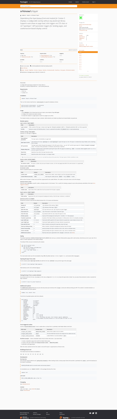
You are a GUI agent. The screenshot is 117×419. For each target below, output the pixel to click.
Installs (80, 35)
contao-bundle (51, 70)
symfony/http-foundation (46, 57)
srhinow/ (25, 11)
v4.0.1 (80, 53)
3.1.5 (80, 61)
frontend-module (71, 70)
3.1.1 (80, 68)
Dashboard (62, 414)
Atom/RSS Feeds (23, 414)
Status (61, 412)
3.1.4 (80, 62)
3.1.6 (80, 59)
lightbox (31, 70)
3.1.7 (80, 57)
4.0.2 (80, 52)
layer (23, 70)
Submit (77, 2)
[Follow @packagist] (93, 413)
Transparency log (83, 30)
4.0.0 (80, 55)
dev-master (81, 50)
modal (27, 70)
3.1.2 (80, 66)
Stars (80, 39)
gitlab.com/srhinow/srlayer (85, 24)
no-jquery (63, 70)
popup (40, 70)
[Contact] (90, 413)
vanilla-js (58, 70)
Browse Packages (37, 414)
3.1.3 (80, 64)
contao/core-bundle (25, 57)
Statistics (35, 412)
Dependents (82, 36)
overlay (45, 70)
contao (36, 70)
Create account (85, 2)
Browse (70, 2)
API (47, 412)
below (73, 232)
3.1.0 (80, 69)
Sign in (93, 2)
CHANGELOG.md (26, 384)
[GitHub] (96, 413)
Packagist (24, 2)
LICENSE (33, 389)
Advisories (81, 45)
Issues (80, 26)
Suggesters (81, 38)
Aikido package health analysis (86, 46)
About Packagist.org (24, 412)
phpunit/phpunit (45, 55)
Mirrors (48, 414)
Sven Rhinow (24, 68)
